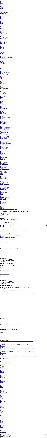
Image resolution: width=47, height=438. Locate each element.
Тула (1, 413)
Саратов (1, 404)
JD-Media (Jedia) (2, 63)
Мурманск (2, 391)
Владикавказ (2, 371)
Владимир (2, 372)
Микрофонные (2, 207)
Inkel (1, 105)
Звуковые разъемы (3, 205)
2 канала (1, 85)
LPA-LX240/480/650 (3, 123)
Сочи (1, 406)
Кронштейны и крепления (4, 197)
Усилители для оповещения (4, 74)
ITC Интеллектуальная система (5, 117)
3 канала (1, 86)
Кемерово (1, 383)
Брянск (1, 369)
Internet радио (2, 90)
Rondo (1, 160)
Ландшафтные (2, 34)
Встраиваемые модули (3, 138)
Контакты (1, 427)
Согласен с (7, 260)
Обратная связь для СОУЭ (4, 187)
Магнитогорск (2, 389)
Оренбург (1, 398)
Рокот (1, 119)
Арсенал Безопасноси (3, 108)
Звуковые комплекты (3, 172)
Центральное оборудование (4, 177)
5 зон (1, 81)
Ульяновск (2, 415)
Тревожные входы (3, 93)
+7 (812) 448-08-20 (18, 235)
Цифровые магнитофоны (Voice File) (6, 126)
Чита (1, 420)
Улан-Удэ (1, 414)
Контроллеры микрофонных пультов (6, 139)
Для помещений (2, 41)
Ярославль (2, 422)
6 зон (1, 82)
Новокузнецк (2, 394)
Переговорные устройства (4, 184)
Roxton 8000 (2, 112)
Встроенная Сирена (3, 96)
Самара (1, 403)
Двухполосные (2, 52)
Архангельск (2, 366)
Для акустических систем (4, 208)
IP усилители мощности (4, 147)
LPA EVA (1, 114)
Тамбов (1, 409)
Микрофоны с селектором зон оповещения (7, 150)
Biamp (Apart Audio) (3, 21)
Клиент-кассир (2, 185)
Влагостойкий (2, 43)
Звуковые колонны (3, 31)
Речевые (1, 152)
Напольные (2, 180)
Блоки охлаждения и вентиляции (5, 143)
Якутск (1, 421)
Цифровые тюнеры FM (4, 164)
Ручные (1, 174)
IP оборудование (3, 146)
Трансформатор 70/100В (4, 37)
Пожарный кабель (3, 202)
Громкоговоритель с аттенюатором (5, 56)
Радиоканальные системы (4, 144)
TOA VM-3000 (2, 115)
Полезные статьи (3, 428)
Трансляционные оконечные (4, 70)
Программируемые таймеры (4, 129)
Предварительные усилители (5, 72)
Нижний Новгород (3, 393)
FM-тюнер (2, 89)
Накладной (2, 47)
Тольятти (1, 411)
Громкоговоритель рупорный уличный (6, 57)
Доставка (1, 7)
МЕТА (1, 103)
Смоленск (1, 405)
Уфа (1, 416)
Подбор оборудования (3, 425)
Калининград (2, 381)
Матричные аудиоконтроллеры (5, 166)
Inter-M (1, 22)
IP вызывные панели (3, 148)
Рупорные (2, 32)
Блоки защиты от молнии (4, 142)
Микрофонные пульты (3, 178)
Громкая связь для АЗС (4, 188)
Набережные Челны (3, 392)
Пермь (1, 399)
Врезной (1, 46)
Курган (1, 387)
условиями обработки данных (9, 260)
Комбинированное (3, 39)
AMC (1, 24)
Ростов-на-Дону (2, 401)
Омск (1, 396)
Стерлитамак (2, 408)
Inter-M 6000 (2, 111)
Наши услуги (2, 3)
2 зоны (1, 79)
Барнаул (1, 368)
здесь (8, 292)
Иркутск (1, 379)
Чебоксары (2, 418)
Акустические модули (3, 154)
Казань (1, 380)
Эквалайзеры (2, 168)
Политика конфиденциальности (5, 361)
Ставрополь (2, 407)
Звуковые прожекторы (3, 33)
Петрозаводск (2, 400)
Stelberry (1, 161)
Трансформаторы (3, 199)
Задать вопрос (3, 261)
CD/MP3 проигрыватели (4, 163)
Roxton (1, 18)
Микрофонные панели (3, 95)
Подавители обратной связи (4, 169)
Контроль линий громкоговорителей (6, 127)
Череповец (2, 419)
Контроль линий (3, 94)
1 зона (1, 78)
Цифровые (2, 76)
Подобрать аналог (3, 231)
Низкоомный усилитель (4, 38)
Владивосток (2, 370)
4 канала (1, 87)
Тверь (1, 410)
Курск (1, 388)
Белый (1, 54)
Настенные (2, 29)
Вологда (1, 374)
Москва (1, 365)
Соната (1, 118)
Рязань (1, 402)
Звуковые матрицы (3, 140)
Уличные (1, 181)
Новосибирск (2, 395)
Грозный (1, 376)
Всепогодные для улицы (4, 42)
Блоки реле (2, 133)
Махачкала (2, 390)
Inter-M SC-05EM (3, 121)
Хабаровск (2, 417)
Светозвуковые (2, 153)
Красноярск (2, 386)
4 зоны (1, 80)
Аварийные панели (3, 125)
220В (1, 98)
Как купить (2, 6)
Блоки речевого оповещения (4, 131)
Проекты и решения (3, 4)
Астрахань (2, 367)
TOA (1, 26)
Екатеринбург (2, 377)
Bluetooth (1, 91)
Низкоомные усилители (4, 71)
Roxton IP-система (3, 113)
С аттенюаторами (3, 83)
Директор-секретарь (3, 186)
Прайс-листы (2, 8)
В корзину (2, 346)
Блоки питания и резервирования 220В (6, 130)
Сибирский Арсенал (3, 109)
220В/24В (1, 99)
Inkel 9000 (1, 116)
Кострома (1, 384)
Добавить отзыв (3, 283)
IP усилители (2, 73)
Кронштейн (2, 49)
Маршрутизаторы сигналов (4, 141)
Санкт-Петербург (7, 363)
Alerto (1, 66)
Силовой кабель (2, 203)
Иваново (1, 378)
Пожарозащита (2, 44)
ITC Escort (2, 106)
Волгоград (2, 373)
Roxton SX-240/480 (3, 122)
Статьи (1, 9)
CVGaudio (2, 19)
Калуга (1, 382)
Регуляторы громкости (3, 196)
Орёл (1, 397)
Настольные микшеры (3, 167)
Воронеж (1, 375)
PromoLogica (8, 436)
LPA (1, 68)
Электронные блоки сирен (4, 132)
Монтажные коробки (3, 198)
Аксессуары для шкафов (4, 182)
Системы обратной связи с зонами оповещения (7, 135)
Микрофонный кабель (3, 201)
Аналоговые (2, 75)
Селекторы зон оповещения (4, 128)
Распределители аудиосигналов (5, 134)
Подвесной (2, 48)
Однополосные (2, 51)
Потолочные (2, 28)
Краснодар (2, 385)
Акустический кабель (3, 200)
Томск (1, 412)
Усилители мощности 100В (4, 136)
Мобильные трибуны (3, 171)
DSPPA (1, 23)
